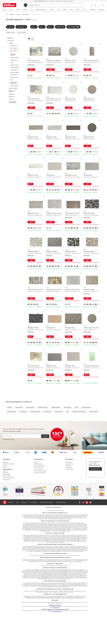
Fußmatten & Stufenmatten (13, 83)
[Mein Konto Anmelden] (95, 5)
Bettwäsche (11, 94)
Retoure (5, 467)
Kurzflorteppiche (13, 51)
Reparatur (5, 471)
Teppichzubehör (14, 85)
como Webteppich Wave (70, 309)
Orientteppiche (14, 69)
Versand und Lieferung (8, 464)
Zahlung (5, 465)
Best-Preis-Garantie (38, 467)
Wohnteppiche (13, 45)
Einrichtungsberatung (39, 465)
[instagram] (87, 502)
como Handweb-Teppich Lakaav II (54, 195)
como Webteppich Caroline (70, 157)
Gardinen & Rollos (13, 88)
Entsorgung (6, 472)
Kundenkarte (69, 467)
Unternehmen (69, 462)
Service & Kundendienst (9, 478)
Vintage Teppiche (14, 64)
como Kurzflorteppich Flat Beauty (54, 42)
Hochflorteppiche (14, 67)
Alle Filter (9, 26)
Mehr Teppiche (14, 48)
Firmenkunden (6, 479)
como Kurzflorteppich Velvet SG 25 (35, 271)
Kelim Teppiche (14, 77)
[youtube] (90, 502)
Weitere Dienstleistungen (40, 471)
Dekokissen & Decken (12, 91)
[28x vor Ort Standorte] (92, 5)
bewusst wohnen (70, 469)
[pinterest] (83, 502)
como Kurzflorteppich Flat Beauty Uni (92, 347)
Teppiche (11, 43)
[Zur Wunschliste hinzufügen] (43, 44)
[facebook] (79, 502)
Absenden (45, 436)
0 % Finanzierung (7, 476)
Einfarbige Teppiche (12, 55)
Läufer (11, 62)
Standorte (36, 462)
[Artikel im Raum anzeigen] (31, 39)
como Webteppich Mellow (89, 195)
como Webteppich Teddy (70, 42)
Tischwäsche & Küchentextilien (13, 102)
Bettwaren (11, 99)
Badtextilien (12, 96)
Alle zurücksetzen (22, 32)
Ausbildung (68, 465)
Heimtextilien (10, 40)
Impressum (10, 502)
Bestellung (5, 462)
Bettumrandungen (14, 72)
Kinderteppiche (14, 74)
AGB (17, 502)
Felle (11, 79)
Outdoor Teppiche (14, 57)
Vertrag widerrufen (7, 469)
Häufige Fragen (6, 474)
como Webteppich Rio (51, 157)
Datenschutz (24, 502)
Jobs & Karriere (69, 464)
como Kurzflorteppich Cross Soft (53, 80)
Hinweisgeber (33, 502)
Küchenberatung (38, 464)
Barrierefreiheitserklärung (46, 502)
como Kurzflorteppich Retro (33, 42)
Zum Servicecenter (95, 469)
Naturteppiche (13, 60)
